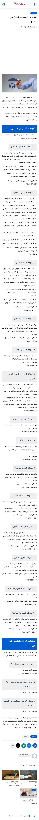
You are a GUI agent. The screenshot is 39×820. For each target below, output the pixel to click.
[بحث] (3, 4)
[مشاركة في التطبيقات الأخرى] (12, 745)
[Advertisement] (19, 55)
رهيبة (10, 816)
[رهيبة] (19, 4)
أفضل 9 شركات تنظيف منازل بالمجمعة (12, 784)
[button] (29, 745)
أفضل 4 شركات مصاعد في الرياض (29, 784)
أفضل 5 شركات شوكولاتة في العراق (29, 802)
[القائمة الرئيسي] (35, 4)
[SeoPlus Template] (29, 816)
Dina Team (30, 27)
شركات (34, 13)
